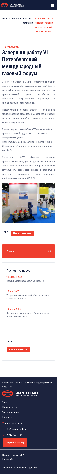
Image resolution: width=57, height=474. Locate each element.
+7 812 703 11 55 (14, 434)
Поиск (10, 251)
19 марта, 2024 (13, 309)
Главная (6, 18)
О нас (5, 402)
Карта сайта (8, 459)
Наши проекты (9, 407)
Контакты (7, 417)
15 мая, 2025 (12, 291)
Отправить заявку (15, 442)
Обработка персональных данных (19, 467)
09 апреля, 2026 (14, 277)
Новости (16, 18)
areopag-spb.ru (11, 455)
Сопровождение (10, 412)
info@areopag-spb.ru (15, 429)
